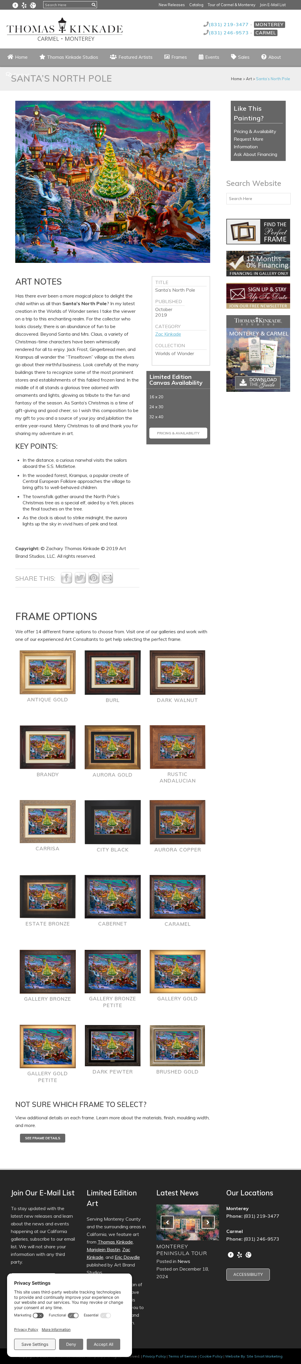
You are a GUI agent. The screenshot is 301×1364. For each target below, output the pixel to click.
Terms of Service (182, 1356)
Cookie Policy (211, 1356)
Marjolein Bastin (103, 1249)
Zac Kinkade (168, 334)
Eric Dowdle (127, 1257)
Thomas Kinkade (115, 1242)
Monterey (269, 24)
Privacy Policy (154, 1356)
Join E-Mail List (273, 4)
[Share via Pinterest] (94, 582)
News (184, 1261)
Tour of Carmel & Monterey (231, 4)
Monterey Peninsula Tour (181, 1250)
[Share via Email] (107, 582)
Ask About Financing (255, 154)
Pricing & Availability (178, 433)
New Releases (172, 4)
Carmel (265, 33)
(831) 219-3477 (229, 24)
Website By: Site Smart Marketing (253, 1356)
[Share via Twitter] (80, 582)
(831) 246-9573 (229, 33)
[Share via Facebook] (66, 582)
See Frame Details (42, 1138)
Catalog (196, 4)
